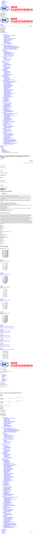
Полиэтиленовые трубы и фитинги (9, 141)
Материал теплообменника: (4, 237)
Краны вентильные (7, 87)
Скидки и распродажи (3, 32)
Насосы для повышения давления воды (10, 115)
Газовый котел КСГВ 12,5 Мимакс (5, 300)
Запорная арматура (5, 80)
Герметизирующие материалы (8, 56)
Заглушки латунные (7, 84)
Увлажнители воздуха (6, 61)
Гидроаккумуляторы (7, 64)
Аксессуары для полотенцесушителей (10, 35)
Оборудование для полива (8, 74)
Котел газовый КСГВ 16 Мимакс (5, 313)
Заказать (2, 407)
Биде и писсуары (7, 129)
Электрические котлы (7, 101)
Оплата (3, 3)
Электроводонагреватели (6, 142)
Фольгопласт (6, 98)
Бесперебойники (5, 69)
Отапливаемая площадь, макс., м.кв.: (5, 231)
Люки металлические (7, 487)
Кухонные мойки (5, 109)
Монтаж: (1, 226)
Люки (3, 102)
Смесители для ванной (8, 133)
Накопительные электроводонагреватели (10, 143)
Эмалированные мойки (7, 111)
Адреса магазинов (4, 380)
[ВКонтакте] (0, 189)
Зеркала (5, 107)
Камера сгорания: (3, 240)
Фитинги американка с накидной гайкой (10, 464)
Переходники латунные (8, 92)
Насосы (4, 112)
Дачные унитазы (6, 72)
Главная (3, 148)
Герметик (6, 57)
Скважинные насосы (7, 117)
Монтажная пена (6, 59)
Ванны (3, 65)
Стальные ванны (7, 66)
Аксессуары (5, 34)
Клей (5, 58)
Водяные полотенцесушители (9, 504)
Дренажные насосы (7, 116)
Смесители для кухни (8, 134)
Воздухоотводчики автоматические (9, 465)
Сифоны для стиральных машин (9, 55)
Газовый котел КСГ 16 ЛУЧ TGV (5, 335)
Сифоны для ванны (7, 53)
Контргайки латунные (7, 86)
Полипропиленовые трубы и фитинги (10, 524)
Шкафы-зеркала (6, 108)
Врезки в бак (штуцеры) (8, 82)
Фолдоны (6, 68)
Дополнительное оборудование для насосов (11, 113)
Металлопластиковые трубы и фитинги (10, 140)
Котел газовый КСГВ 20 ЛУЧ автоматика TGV (7, 326)
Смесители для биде (7, 520)
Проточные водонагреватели (8, 527)
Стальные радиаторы (7, 127)
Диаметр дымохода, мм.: (3, 234)
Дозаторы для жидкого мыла (8, 39)
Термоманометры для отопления (9, 93)
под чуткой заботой (1, 395)
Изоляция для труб (5, 481)
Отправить (2, 402)
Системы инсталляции (7, 130)
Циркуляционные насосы (8, 118)
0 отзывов (1, 259)
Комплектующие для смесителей (9, 517)
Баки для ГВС (6, 62)
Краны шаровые (7, 471)
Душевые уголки (6, 78)
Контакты (3, 1)
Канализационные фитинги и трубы (10, 139)
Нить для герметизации (7, 441)
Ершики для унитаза (7, 422)
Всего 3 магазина (2, 29)
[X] (2, 189)
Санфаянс (4, 128)
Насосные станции (7, 498)
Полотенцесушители (5, 120)
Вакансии (3, 379)
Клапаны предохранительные (8, 468)
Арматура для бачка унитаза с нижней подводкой (11, 47)
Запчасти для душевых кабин (8, 79)
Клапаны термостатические (8, 85)
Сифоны (5, 50)
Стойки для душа (7, 136)
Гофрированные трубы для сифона (9, 435)
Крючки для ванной (7, 40)
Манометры (6, 88)
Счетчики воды (5, 122)
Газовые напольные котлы (6, 151)
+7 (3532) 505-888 (3, 410)
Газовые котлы (6, 484)
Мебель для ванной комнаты (7, 106)
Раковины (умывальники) (8, 514)
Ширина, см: (2, 228)
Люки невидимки (7, 488)
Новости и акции (4, 2)
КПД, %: (1, 229)
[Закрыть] (0, 396)
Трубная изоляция (7, 99)
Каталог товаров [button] (3, 31)
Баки (3, 444)
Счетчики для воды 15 (7, 123)
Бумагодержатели (7, 37)
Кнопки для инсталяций (8, 43)
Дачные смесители (7, 71)
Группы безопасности (7, 83)
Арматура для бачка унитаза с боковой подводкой (11, 46)
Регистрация (2, 409)
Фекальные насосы (7, 501)
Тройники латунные (7, 94)
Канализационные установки (8, 497)
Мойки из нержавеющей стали (9, 494)
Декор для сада (6, 73)
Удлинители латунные (7, 95)
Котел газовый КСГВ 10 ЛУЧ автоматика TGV (7, 349)
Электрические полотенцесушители (9, 121)
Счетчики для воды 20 (7, 507)
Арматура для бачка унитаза (8, 45)
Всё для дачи (4, 70)
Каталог (3, 149)
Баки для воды (6, 63)
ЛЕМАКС (31, 160)
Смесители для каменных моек (9, 521)
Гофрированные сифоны (8, 52)
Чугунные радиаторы (7, 511)
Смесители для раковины (8, 135)
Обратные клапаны (7, 475)
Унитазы (6, 131)
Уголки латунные (7, 478)
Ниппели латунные (7, 474)
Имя (1, 404)
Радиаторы (4, 124)
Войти (1, 408)
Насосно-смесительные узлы (8, 90)
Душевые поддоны (7, 461)
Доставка (3, 377)
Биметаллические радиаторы (8, 126)
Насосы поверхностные (8, 119)
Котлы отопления (5, 100)
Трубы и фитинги (5, 138)
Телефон (1, 405)
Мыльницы (6, 41)
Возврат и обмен (4, 378)
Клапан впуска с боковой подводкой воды (10, 48)
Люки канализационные (8, 103)
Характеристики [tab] (4, 193)
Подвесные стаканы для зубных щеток (10, 38)
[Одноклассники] (3, 189)
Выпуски (6, 51)
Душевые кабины (5, 76)
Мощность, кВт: (2, 243)
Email (1, 406)
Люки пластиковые (7, 105)
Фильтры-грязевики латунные (8, 96)
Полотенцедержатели (7, 42)
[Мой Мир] (4, 189)
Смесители (4, 132)
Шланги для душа (7, 419)
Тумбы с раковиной (7, 491)
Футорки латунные (7, 97)
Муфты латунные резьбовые (8, 89)
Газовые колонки (5, 75)
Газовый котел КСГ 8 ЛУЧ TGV (5, 344)
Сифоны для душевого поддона (9, 54)
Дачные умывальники (7, 454)
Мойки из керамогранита (8, 110)
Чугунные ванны (6, 67)
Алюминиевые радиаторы (8, 125)
